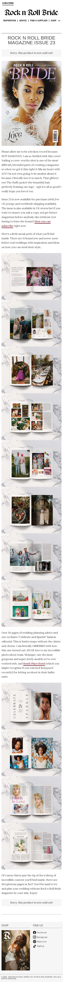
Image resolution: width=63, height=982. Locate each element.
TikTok (40, 946)
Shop (53, 20)
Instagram (42, 937)
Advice (23, 20)
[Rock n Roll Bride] (31, 12)
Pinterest (41, 941)
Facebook (42, 932)
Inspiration (9, 20)
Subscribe (8, 3)
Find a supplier (38, 20)
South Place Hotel (34, 663)
